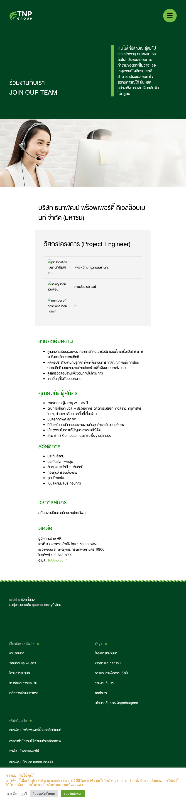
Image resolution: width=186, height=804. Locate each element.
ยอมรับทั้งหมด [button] (73, 794)
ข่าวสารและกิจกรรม (108, 663)
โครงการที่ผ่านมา (106, 653)
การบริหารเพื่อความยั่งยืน (112, 673)
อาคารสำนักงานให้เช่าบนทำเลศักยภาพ (35, 741)
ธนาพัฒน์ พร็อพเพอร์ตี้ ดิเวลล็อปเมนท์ (35, 730)
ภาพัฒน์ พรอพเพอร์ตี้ (24, 751)
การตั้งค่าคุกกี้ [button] (17, 794)
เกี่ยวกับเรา (16, 653)
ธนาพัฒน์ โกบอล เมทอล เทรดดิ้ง (31, 762)
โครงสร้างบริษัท (19, 673)
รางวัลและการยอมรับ (23, 683)
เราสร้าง (14, 599)
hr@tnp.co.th (57, 560)
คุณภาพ (37, 605)
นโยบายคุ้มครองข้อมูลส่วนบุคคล (116, 703)
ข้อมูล (99, 644)
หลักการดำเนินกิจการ (23, 693)
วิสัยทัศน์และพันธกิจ (22, 663)
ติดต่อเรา (101, 693)
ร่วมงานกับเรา (104, 683)
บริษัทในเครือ (18, 721)
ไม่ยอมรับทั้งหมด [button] (44, 794)
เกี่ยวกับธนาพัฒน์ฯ (21, 644)
